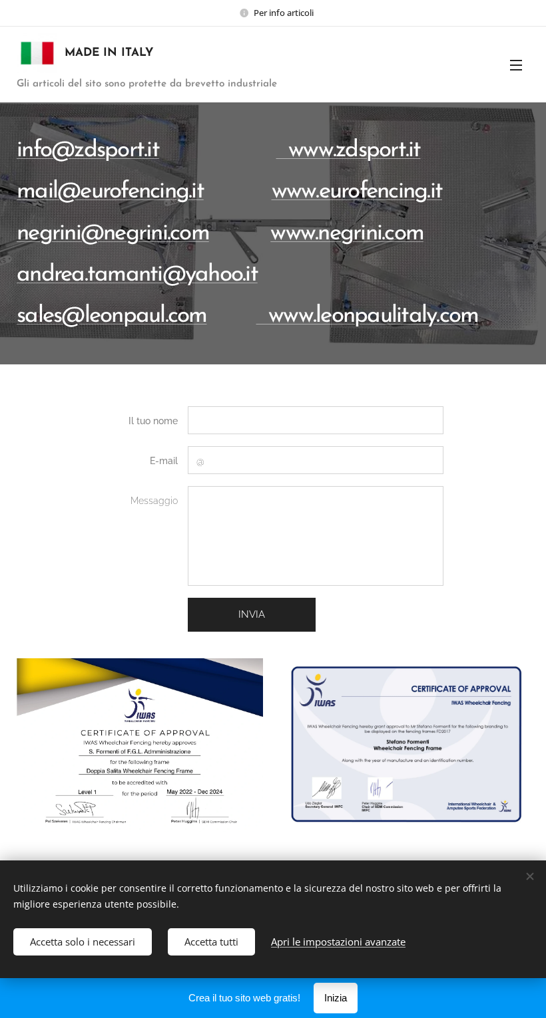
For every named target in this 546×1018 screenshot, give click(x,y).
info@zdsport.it (88, 150)
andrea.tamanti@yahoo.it (137, 275)
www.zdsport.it (348, 150)
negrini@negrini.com (113, 233)
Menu (516, 64)
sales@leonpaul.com (112, 316)
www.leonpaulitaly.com (367, 316)
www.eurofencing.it (357, 191)
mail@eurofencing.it (110, 191)
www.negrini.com (346, 233)
